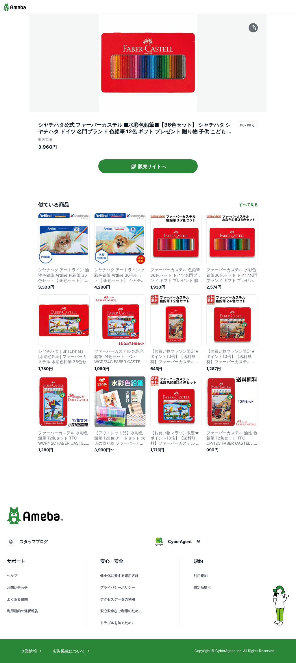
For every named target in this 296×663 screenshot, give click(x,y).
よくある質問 (17, 599)
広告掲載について (69, 651)
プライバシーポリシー (117, 587)
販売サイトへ (152, 166)
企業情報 (29, 651)
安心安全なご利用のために (121, 611)
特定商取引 (202, 587)
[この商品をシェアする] (253, 27)
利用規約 (201, 575)
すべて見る (248, 204)
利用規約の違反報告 (22, 611)
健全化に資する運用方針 (119, 575)
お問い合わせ (17, 587)
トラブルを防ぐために (117, 622)
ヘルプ (12, 575)
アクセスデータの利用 (117, 599)
